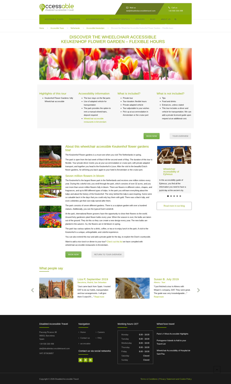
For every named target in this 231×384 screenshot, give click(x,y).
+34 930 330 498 (175, 11)
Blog (152, 19)
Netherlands (75, 28)
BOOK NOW (151, 136)
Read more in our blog (174, 206)
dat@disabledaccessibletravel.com (140, 11)
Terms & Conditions (149, 379)
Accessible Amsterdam (95, 28)
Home (41, 28)
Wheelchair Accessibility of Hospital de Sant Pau (173, 352)
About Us (165, 19)
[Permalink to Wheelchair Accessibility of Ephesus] (174, 155)
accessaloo (85, 343)
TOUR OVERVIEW (180, 136)
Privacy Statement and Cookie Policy (175, 379)
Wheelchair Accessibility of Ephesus (171, 172)
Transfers (74, 19)
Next (195, 169)
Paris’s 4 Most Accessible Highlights (172, 334)
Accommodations (95, 19)
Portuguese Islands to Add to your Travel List (171, 342)
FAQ (100, 338)
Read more (99, 297)
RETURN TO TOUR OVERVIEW (108, 254)
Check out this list (114, 241)
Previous (153, 169)
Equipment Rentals (120, 19)
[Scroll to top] (217, 369)
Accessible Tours (54, 19)
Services (140, 19)
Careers (101, 332)
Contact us (85, 338)
